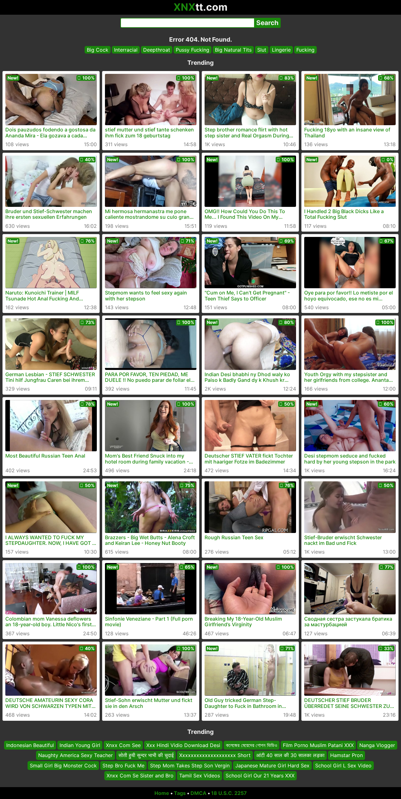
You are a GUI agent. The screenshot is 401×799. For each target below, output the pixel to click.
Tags (180, 793)
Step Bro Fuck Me (123, 765)
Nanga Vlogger (377, 745)
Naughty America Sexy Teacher (75, 755)
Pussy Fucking (192, 50)
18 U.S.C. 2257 (229, 793)
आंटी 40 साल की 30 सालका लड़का (290, 755)
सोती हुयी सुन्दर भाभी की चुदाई (146, 755)
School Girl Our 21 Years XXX (260, 775)
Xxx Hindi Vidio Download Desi (183, 745)
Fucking (305, 50)
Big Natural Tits (233, 50)
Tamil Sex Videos (199, 775)
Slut (261, 50)
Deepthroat (156, 50)
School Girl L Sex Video (343, 765)
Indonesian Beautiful (30, 745)
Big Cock (97, 50)
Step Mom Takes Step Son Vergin (190, 765)
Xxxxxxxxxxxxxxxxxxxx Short (215, 755)
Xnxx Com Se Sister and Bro (140, 775)
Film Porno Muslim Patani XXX (318, 745)
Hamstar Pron (346, 755)
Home (161, 793)
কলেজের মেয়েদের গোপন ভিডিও (251, 745)
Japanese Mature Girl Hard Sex (272, 765)
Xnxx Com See (123, 745)
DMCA (198, 793)
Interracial (126, 50)
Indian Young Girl (80, 745)
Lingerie (281, 50)
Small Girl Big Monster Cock (63, 765)
